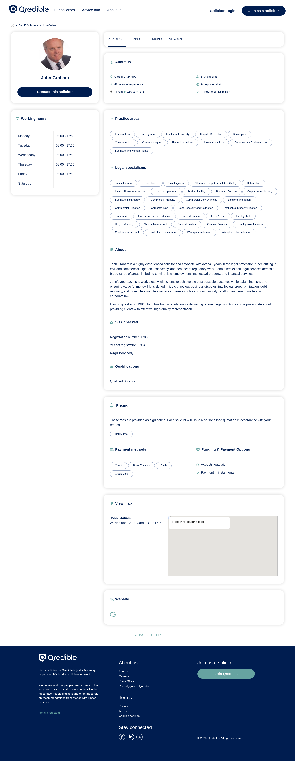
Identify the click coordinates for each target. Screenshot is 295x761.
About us (114, 10)
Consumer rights (151, 142)
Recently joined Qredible (134, 686)
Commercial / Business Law (251, 142)
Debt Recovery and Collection (195, 207)
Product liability (196, 191)
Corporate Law (159, 207)
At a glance (117, 39)
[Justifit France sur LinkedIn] (132, 736)
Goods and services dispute (154, 216)
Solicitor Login (222, 11)
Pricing (156, 39)
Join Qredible (226, 674)
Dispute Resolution (211, 134)
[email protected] (49, 712)
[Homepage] (15, 25)
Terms (123, 711)
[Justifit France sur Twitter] (140, 736)
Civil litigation (176, 183)
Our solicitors (64, 10)
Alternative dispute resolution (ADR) (215, 183)
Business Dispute (226, 191)
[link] (114, 615)
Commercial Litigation (127, 207)
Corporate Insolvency (259, 191)
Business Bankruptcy (127, 199)
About (138, 39)
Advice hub (91, 10)
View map (176, 39)
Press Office (126, 681)
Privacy (123, 706)
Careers (124, 676)
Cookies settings (129, 715)
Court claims (150, 183)
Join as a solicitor (263, 11)
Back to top (150, 635)
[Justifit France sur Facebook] (123, 736)
